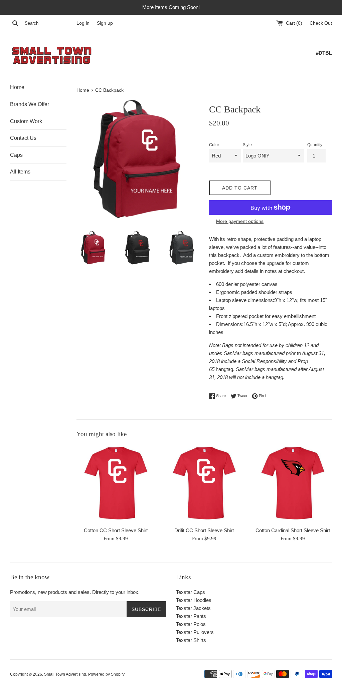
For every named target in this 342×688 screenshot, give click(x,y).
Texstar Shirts (191, 640)
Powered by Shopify (106, 674)
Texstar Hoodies (193, 600)
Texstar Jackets (193, 608)
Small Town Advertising (65, 674)
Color (214, 144)
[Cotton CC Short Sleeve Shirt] (115, 484)
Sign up (105, 23)
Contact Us (23, 138)
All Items (20, 172)
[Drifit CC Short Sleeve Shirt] (204, 484)
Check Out (321, 23)
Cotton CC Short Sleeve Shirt (116, 530)
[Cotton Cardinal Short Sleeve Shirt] (292, 484)
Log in (83, 23)
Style (247, 144)
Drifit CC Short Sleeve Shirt (204, 530)
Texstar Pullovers (195, 632)
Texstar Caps (190, 592)
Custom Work (26, 121)
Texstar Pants (191, 616)
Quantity (314, 144)
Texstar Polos (191, 624)
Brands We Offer (29, 104)
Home (17, 87)
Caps (16, 155)
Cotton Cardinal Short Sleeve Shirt (292, 530)
